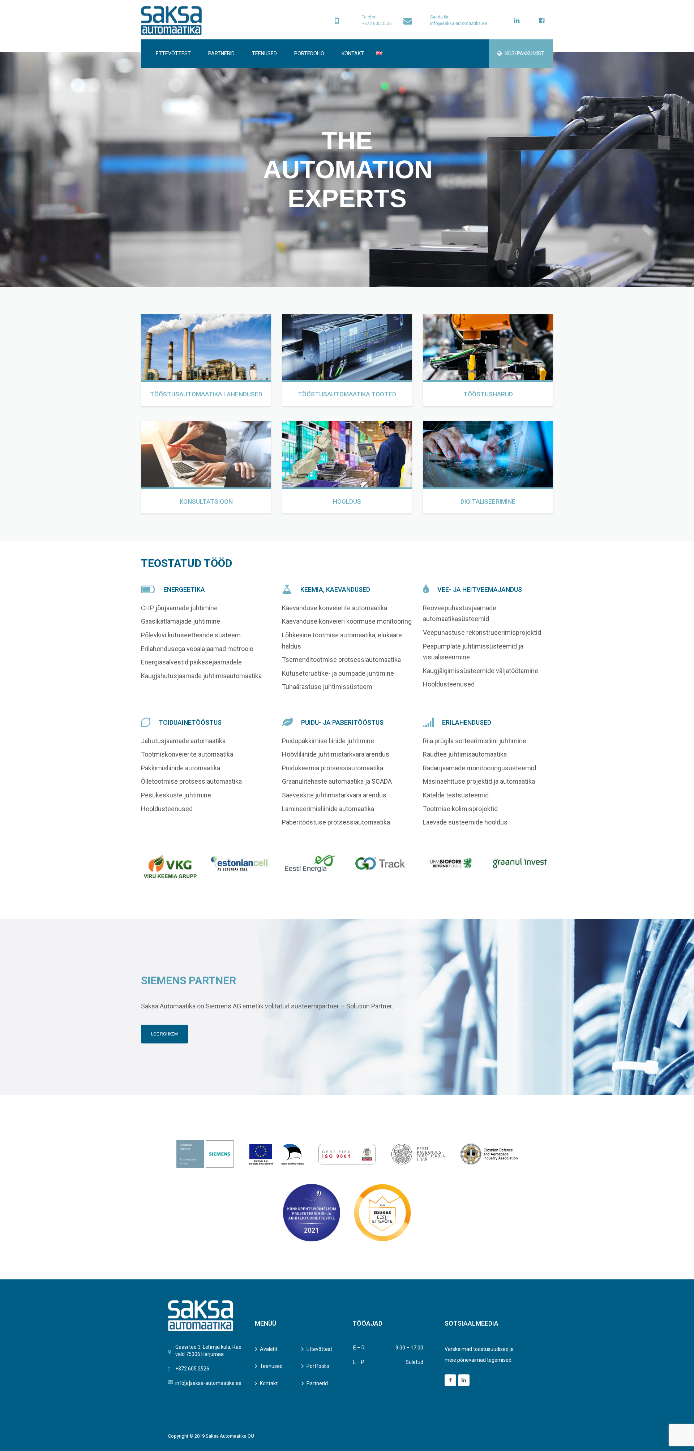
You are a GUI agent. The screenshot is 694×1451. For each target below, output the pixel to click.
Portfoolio (309, 53)
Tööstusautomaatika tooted (347, 394)
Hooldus (347, 501)
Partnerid (221, 53)
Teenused (264, 53)
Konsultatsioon (206, 501)
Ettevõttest (173, 53)
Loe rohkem (164, 1034)
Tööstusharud (488, 394)
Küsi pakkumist (524, 53)
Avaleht (269, 1349)
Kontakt (353, 53)
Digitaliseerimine (487, 501)
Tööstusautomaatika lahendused (206, 394)
